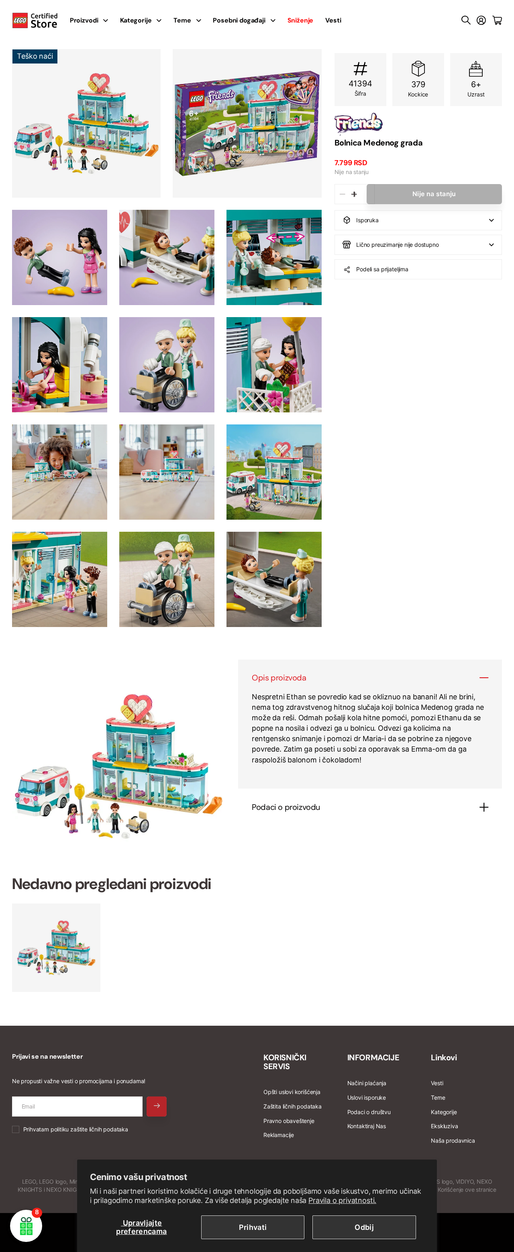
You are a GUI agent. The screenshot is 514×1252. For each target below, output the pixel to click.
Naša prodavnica (453, 1140)
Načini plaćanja (366, 1083)
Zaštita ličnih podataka (292, 1106)
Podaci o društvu (369, 1112)
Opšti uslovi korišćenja (291, 1091)
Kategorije (135, 20)
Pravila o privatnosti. (342, 1200)
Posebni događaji (239, 20)
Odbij (364, 1227)
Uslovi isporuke (366, 1097)
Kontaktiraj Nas (366, 1126)
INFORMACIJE (373, 1057)
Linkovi (444, 1057)
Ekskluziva (444, 1126)
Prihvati (253, 1227)
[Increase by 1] (354, 194)
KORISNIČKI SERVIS (284, 1062)
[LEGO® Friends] (418, 124)
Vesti (333, 20)
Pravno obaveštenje (288, 1120)
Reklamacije (278, 1134)
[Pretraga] (466, 20)
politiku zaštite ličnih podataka (89, 1129)
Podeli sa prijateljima (382, 269)
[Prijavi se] (481, 20)
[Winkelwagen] (497, 20)
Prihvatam (75, 1129)
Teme (182, 20)
